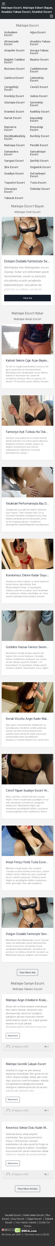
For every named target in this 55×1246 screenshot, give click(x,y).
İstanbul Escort (14, 111)
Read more (13, 1035)
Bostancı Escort (14, 68)
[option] (27, 261)
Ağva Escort (38, 32)
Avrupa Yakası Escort (39, 52)
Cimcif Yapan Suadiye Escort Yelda (28, 790)
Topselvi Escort (14, 182)
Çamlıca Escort (14, 77)
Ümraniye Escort (10, 190)
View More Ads (28, 972)
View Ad (27, 297)
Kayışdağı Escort (36, 119)
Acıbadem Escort (10, 33)
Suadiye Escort (14, 173)
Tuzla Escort (38, 182)
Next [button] (49, 235)
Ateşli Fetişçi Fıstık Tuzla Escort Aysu (30, 862)
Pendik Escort (39, 145)
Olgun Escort (34, 1218)
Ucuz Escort (17, 1218)
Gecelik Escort (13, 1215)
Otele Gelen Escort (33, 1215)
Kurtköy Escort (39, 136)
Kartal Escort (12, 118)
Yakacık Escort (13, 198)
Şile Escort (11, 167)
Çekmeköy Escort (37, 79)
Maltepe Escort (14, 145)
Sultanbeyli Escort (38, 175)
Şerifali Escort (39, 160)
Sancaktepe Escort (38, 153)
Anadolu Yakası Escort (40, 43)
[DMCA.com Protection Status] (25, 1230)
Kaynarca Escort (10, 128)
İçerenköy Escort (36, 104)
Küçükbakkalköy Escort (15, 137)
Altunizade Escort (11, 43)
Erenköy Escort (14, 96)
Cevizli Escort (39, 87)
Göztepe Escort (14, 102)
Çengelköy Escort (11, 88)
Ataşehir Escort (14, 50)
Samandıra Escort (11, 153)
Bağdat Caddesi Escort (14, 61)
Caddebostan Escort (39, 70)
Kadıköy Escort (40, 111)
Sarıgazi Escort (14, 160)
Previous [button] (5, 235)
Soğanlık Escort (40, 167)
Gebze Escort (39, 96)
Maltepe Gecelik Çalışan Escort (26, 1064)
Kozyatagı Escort (36, 128)
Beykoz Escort (39, 59)
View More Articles (28, 1188)
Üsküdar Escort (40, 188)
